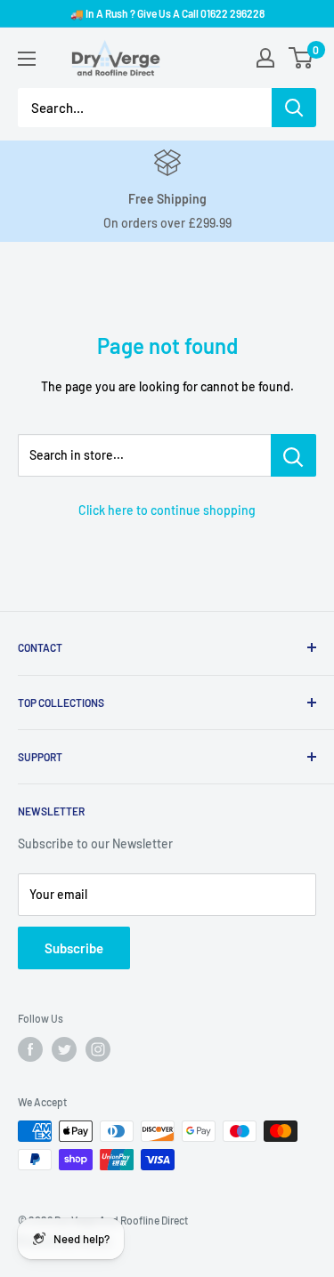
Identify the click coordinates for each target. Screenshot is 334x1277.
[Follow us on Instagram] (98, 1049)
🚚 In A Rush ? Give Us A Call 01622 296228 (167, 13)
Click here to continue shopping (167, 510)
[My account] (265, 58)
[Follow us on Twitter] (64, 1049)
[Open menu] (27, 59)
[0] (301, 57)
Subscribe (74, 948)
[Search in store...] (293, 455)
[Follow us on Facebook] (30, 1049)
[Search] (294, 107)
